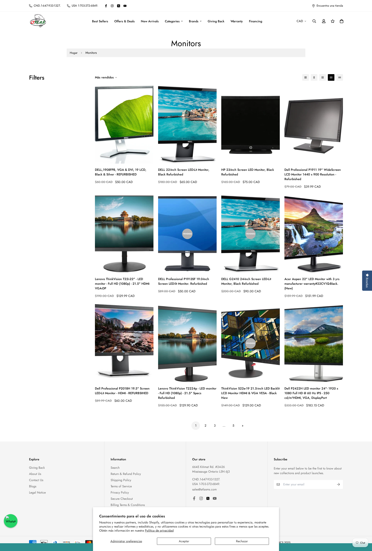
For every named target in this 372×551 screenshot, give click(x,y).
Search (115, 467)
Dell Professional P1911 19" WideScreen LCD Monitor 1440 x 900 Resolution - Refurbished (312, 174)
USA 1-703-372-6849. (206, 484)
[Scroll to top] (364, 529)
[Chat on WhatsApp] (10, 521)
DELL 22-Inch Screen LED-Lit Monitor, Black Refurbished (183, 172)
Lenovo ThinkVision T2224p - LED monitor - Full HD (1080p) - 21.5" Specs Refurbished (187, 393)
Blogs (32, 486)
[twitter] (118, 6)
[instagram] (112, 5)
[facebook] (106, 5)
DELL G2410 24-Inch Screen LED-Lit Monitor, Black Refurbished (246, 281)
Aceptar (184, 541)
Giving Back (216, 21)
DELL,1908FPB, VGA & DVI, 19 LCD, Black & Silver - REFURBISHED (120, 172)
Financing (255, 21)
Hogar (74, 53)
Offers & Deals (124, 21)
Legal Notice (37, 492)
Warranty (237, 21)
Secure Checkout (122, 498)
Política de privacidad (159, 530)
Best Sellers (100, 21)
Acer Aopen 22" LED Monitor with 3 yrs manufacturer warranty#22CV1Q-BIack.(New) (311, 284)
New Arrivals (150, 21)
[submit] (338, 484)
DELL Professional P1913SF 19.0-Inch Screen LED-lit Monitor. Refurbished (183, 281)
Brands (193, 21)
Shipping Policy (121, 480)
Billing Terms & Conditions (128, 505)
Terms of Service (121, 486)
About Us (35, 474)
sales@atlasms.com (204, 489)
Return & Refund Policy (126, 474)
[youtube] (125, 5)
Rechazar (242, 541)
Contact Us (36, 480)
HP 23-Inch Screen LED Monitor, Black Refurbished (247, 172)
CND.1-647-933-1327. (206, 479)
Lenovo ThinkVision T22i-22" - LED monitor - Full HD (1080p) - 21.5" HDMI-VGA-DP (122, 284)
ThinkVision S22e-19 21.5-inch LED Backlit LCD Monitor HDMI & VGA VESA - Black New (250, 393)
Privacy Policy (120, 492)
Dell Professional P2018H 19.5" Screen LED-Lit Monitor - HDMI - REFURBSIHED (122, 390)
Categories (172, 21)
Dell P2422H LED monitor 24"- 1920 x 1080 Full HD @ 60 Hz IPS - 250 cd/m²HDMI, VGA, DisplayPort (311, 393)
